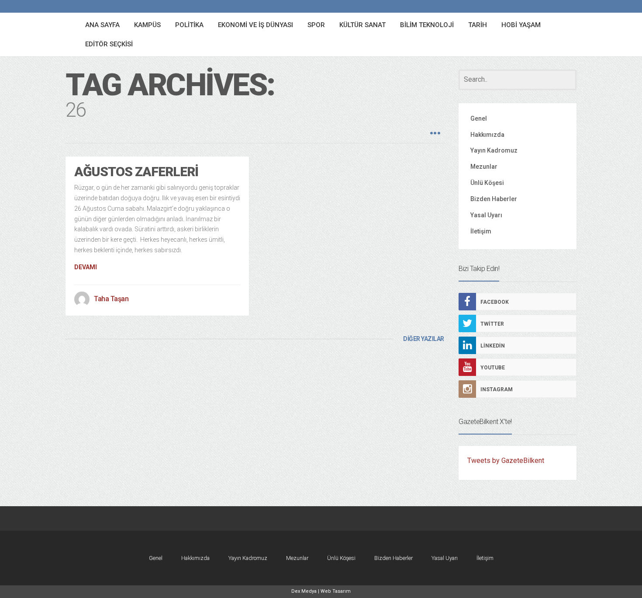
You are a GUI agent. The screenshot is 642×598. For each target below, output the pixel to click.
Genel (478, 118)
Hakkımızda (487, 134)
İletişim (480, 231)
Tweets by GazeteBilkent (505, 460)
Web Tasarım (336, 591)
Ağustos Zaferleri (136, 171)
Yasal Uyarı (486, 215)
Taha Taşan (111, 299)
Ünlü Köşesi (487, 182)
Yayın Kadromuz (494, 150)
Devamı (85, 267)
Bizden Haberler (493, 198)
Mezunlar (483, 166)
